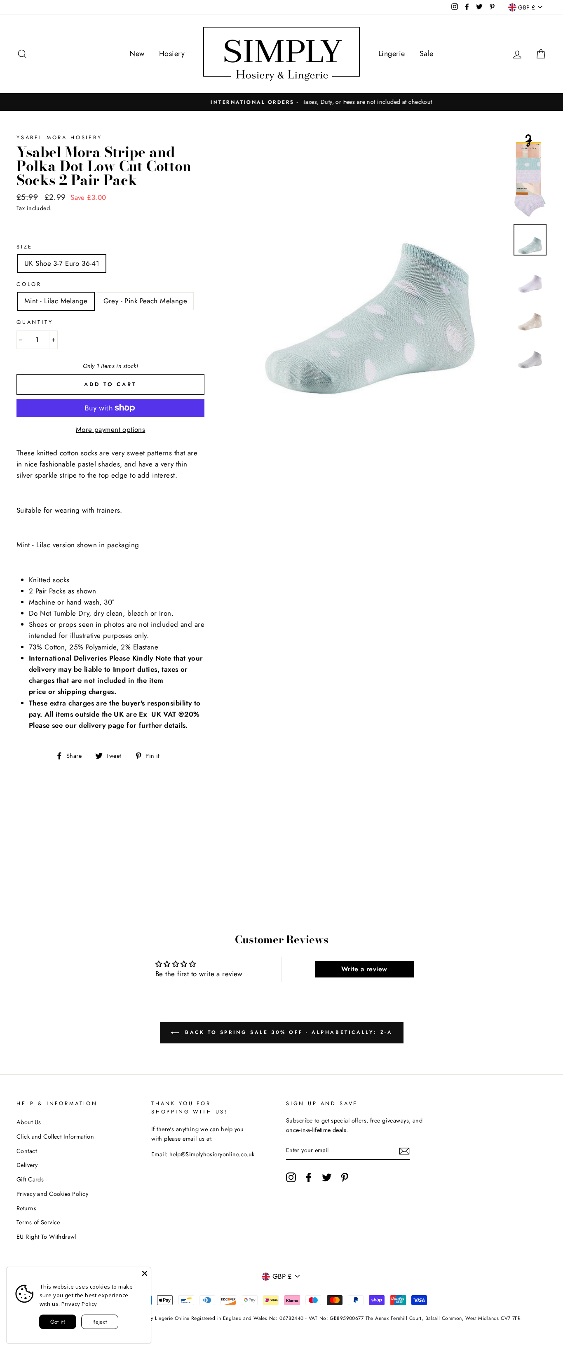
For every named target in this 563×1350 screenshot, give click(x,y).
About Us (28, 1122)
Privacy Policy (79, 1304)
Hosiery (172, 53)
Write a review (364, 969)
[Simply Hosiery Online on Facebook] (309, 1177)
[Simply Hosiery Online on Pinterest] (345, 1177)
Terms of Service (38, 1222)
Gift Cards (30, 1179)
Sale (427, 53)
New (136, 53)
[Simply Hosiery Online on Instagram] (291, 1177)
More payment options (110, 429)
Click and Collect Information (55, 1136)
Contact (26, 1151)
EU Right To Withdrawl (46, 1237)
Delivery (27, 1165)
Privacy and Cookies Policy (52, 1194)
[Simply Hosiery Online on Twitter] (327, 1177)
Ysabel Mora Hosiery (59, 137)
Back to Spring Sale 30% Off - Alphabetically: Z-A (287, 1032)
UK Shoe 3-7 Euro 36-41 (61, 263)
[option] (281, 102)
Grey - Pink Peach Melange (145, 301)
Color (29, 284)
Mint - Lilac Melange (56, 301)
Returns (26, 1208)
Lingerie (391, 53)
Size (24, 247)
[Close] (145, 1273)
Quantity (34, 322)
